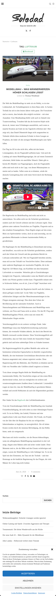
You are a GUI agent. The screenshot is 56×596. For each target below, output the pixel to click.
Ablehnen (28, 581)
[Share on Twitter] (28, 476)
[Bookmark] (53, 4)
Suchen (5, 496)
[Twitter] (26, 31)
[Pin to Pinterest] (31, 476)
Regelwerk (21, 400)
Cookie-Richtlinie (16, 593)
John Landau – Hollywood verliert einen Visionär (21, 541)
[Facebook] (30, 31)
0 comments (35, 472)
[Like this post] (22, 476)
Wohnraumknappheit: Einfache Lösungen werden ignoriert (24, 518)
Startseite (6, 41)
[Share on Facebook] (25, 476)
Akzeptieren (28, 573)
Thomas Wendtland (32, 96)
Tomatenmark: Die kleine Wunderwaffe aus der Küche (23, 529)
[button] (52, 549)
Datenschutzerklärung (30, 593)
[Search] (50, 4)
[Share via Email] (34, 476)
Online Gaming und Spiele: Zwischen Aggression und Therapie (26, 524)
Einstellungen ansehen (28, 588)
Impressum (41, 593)
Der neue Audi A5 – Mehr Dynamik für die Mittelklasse (23, 535)
